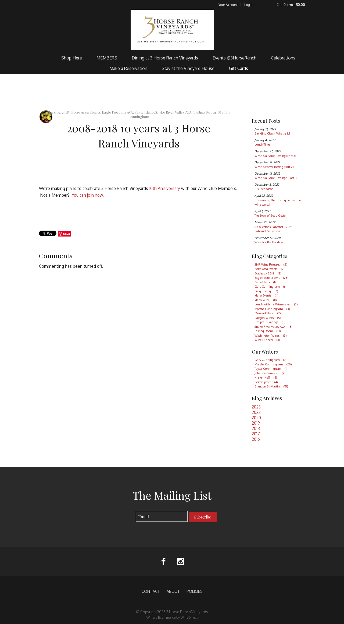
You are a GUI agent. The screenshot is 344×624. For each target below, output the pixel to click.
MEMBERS (106, 58)
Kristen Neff (266, 377)
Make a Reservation (128, 68)
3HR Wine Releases (271, 264)
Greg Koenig (266, 291)
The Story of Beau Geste (270, 215)
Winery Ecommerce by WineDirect (172, 617)
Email (131, 511)
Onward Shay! (268, 313)
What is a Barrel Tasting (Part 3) (275, 156)
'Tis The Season (264, 189)
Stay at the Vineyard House (188, 68)
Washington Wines (271, 335)
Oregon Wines (268, 318)
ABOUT (173, 591)
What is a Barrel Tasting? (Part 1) (276, 178)
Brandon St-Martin (271, 386)
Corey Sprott (266, 382)
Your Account (228, 5)
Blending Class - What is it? (272, 133)
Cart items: (291, 5)
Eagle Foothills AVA (271, 278)
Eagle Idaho (266, 282)
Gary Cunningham (270, 286)
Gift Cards (238, 68)
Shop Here (71, 58)
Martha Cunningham (272, 309)
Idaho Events (266, 295)
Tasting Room (268, 331)
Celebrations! (283, 58)
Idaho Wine (266, 300)
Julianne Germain (270, 373)
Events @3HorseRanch (234, 58)
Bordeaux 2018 (268, 273)
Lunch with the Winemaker (276, 304)
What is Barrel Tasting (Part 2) (274, 167)
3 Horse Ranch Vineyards (172, 30)
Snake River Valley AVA (273, 327)
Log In (248, 5)
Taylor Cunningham (271, 369)
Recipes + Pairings (270, 322)
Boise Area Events (270, 269)
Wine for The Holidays (269, 242)
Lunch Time (262, 144)
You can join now (87, 195)
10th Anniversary (164, 188)
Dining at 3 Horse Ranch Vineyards (165, 58)
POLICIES (195, 591)
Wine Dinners (267, 340)
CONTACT (151, 591)
